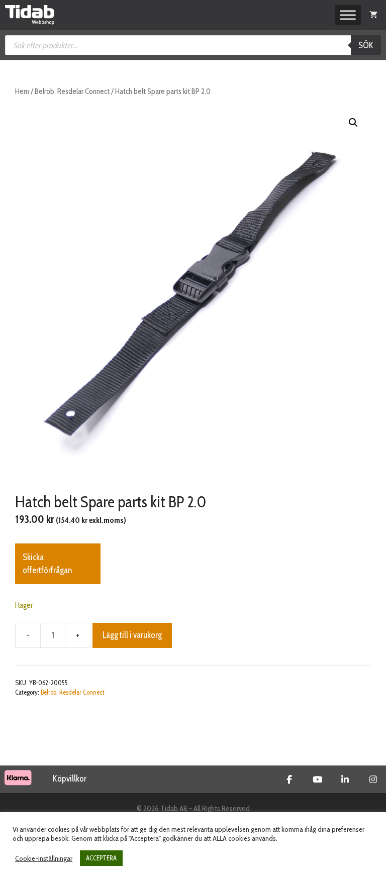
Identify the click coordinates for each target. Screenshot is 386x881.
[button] (353, 123)
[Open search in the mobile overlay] (193, 45)
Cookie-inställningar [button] (43, 858)
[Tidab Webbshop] (29, 15)
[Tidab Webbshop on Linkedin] (345, 779)
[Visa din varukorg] (373, 15)
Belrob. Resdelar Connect (72, 91)
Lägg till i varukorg (132, 635)
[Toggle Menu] (348, 15)
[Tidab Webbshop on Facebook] (289, 779)
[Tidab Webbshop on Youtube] (317, 779)
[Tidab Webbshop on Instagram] (373, 779)
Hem (22, 91)
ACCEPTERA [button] (101, 858)
